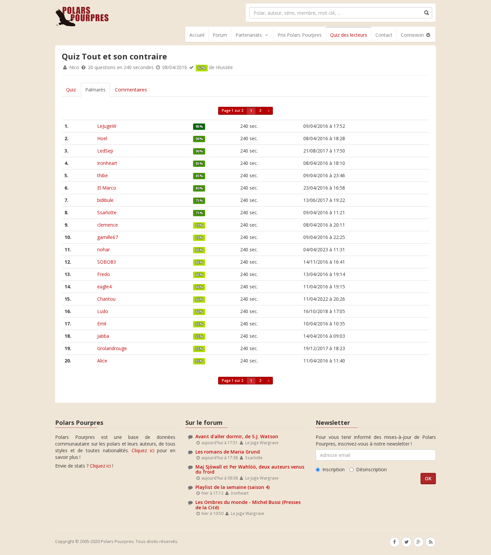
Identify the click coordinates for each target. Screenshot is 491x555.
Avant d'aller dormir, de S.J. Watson (236, 436)
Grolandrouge (112, 348)
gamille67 (107, 237)
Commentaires (131, 89)
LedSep (105, 151)
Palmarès (95, 89)
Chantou (106, 299)
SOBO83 (106, 262)
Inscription (333, 469)
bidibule (105, 200)
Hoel (102, 138)
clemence (107, 225)
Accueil (196, 35)
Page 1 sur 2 (232, 110)
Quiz (71, 89)
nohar (103, 249)
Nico (74, 67)
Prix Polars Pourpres (300, 35)
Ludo (102, 311)
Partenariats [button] (248, 35)
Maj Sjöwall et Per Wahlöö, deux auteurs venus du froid (249, 469)
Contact (383, 35)
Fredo (103, 274)
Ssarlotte (107, 212)
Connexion (413, 35)
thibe (102, 175)
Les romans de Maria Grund (227, 452)
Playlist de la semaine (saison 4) (232, 487)
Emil (101, 323)
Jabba (103, 336)
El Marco (106, 188)
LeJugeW (106, 126)
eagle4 (104, 286)
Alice (102, 360)
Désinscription (371, 469)
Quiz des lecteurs (348, 35)
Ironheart (107, 163)
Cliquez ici (143, 450)
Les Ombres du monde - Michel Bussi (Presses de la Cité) (248, 504)
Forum (220, 35)
